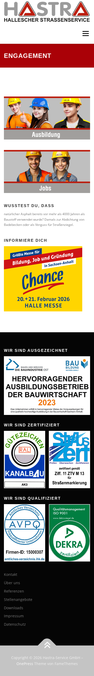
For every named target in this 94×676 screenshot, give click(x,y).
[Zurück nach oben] (47, 645)
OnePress (24, 663)
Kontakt (10, 574)
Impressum (14, 615)
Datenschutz (15, 624)
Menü (85, 34)
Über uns (12, 582)
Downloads (13, 607)
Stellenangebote (18, 599)
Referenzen (14, 591)
